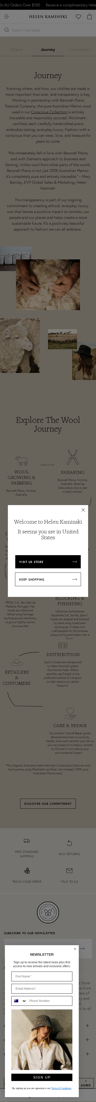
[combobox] (19, 1001)
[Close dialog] (75, 948)
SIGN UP (42, 1077)
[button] (83, 510)
